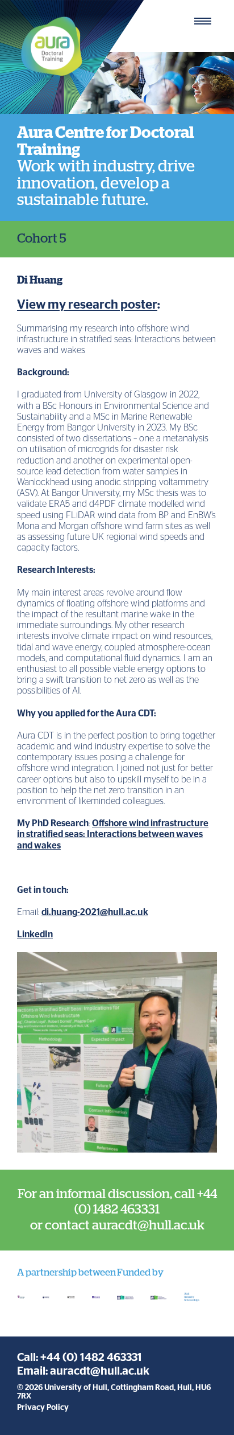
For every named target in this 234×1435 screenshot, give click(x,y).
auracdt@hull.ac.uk (99, 1371)
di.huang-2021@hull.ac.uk (94, 912)
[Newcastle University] (71, 1297)
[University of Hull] (46, 1297)
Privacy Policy (43, 1408)
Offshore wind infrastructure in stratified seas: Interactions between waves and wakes (112, 834)
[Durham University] (21, 1297)
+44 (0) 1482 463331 (91, 1357)
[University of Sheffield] (96, 1297)
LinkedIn (35, 934)
